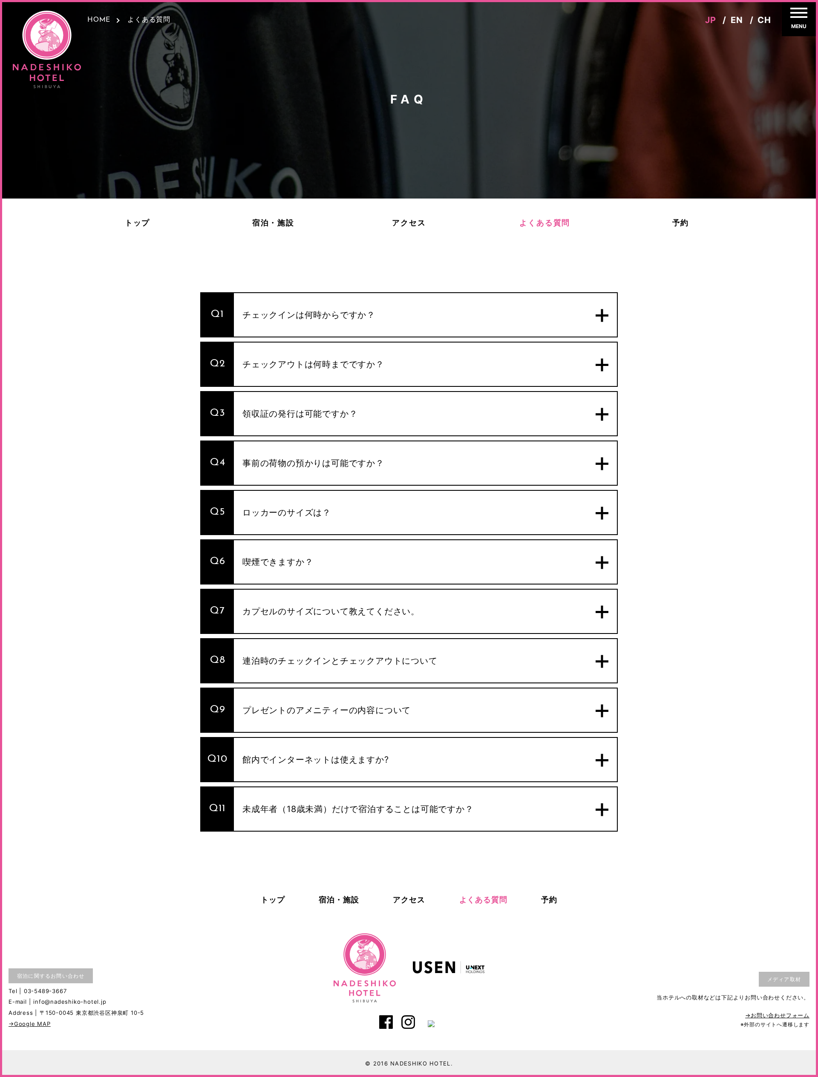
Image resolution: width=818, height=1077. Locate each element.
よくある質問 (544, 223)
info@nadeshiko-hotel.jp (69, 1001)
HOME (98, 20)
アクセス (409, 223)
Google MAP (32, 1023)
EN (737, 20)
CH (764, 20)
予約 (680, 223)
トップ (137, 223)
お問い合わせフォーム (780, 1015)
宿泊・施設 (273, 223)
